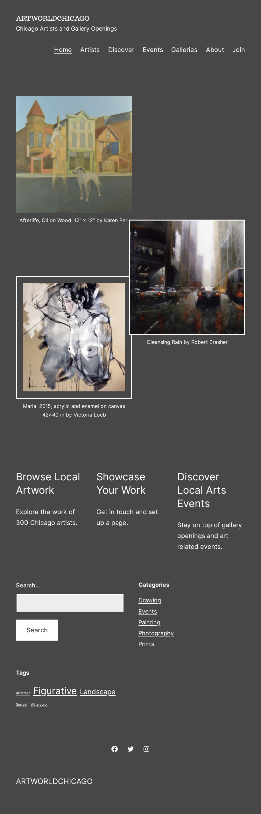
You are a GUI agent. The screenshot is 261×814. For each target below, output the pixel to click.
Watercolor (39, 704)
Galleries (184, 50)
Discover (121, 50)
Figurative (55, 690)
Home (63, 50)
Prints (146, 644)
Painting (149, 622)
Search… (28, 585)
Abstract (23, 693)
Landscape (98, 691)
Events (153, 50)
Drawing (149, 600)
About (215, 50)
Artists (90, 50)
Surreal (21, 704)
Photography (156, 633)
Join (238, 50)
